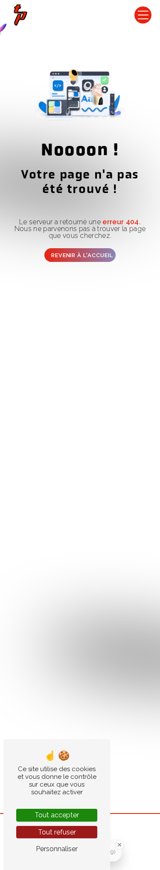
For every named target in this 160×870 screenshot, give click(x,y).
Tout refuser (57, 832)
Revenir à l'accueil (82, 255)
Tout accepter (57, 815)
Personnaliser (57, 849)
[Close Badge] (119, 844)
